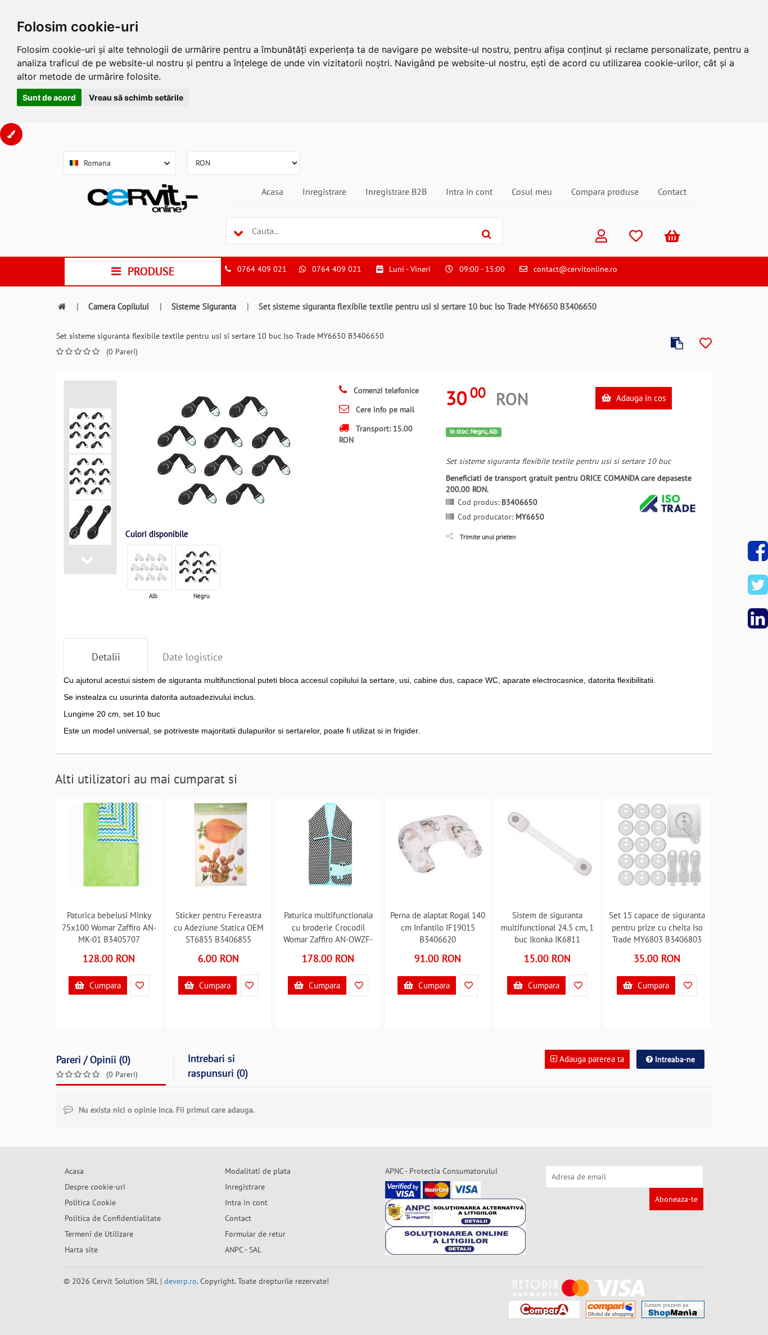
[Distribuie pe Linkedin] (758, 618)
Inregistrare (324, 191)
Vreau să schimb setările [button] (136, 97)
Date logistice (192, 656)
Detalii (106, 656)
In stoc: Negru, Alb (474, 431)
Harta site (81, 1250)
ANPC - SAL (243, 1250)
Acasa (272, 191)
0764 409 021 (262, 269)
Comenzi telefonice (385, 390)
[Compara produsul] (677, 343)
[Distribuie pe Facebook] (758, 551)
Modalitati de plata (258, 1171)
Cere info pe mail (384, 409)
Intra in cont (469, 191)
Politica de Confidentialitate (113, 1218)
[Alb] (149, 567)
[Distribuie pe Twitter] (758, 585)
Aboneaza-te (676, 1199)
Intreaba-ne (674, 1059)
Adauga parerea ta (590, 1059)
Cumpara (104, 985)
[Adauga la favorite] (705, 343)
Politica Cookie (90, 1202)
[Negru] (197, 567)
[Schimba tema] (11, 134)
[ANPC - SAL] (455, 1213)
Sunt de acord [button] (49, 97)
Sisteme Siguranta (203, 306)
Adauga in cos (640, 398)
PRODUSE (151, 271)
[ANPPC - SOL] (455, 1241)
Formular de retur (255, 1234)
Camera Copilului (118, 306)
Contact (672, 191)
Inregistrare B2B (396, 191)
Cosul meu (532, 191)
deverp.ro (180, 1281)
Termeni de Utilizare (99, 1234)
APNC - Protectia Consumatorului (441, 1171)
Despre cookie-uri (95, 1187)
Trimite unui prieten (488, 536)
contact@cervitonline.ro (575, 269)
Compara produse (605, 191)
